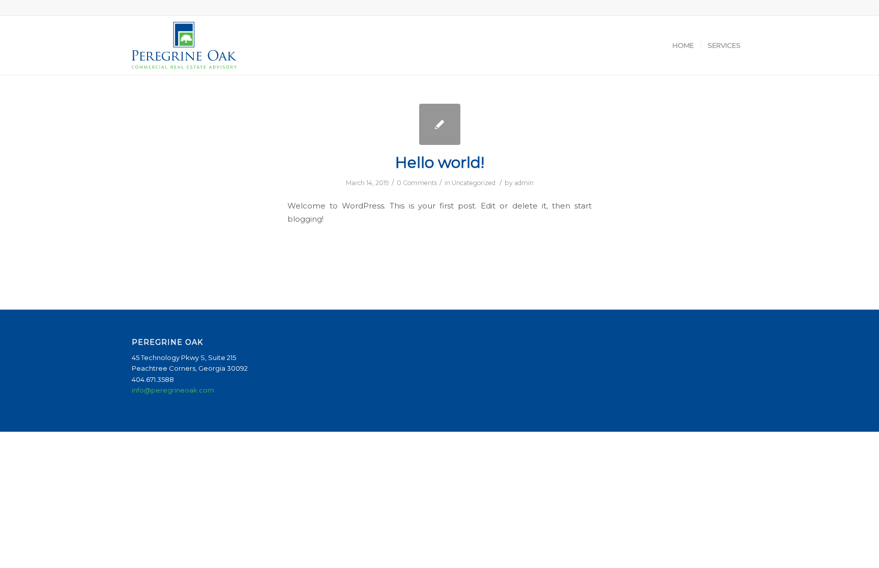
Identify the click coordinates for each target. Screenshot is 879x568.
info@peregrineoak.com (173, 390)
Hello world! (439, 162)
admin (524, 183)
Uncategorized (473, 183)
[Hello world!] (439, 124)
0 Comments (417, 183)
